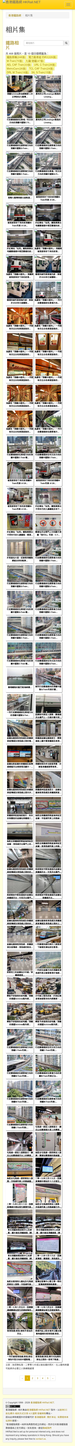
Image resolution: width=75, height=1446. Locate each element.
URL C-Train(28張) (45, 64)
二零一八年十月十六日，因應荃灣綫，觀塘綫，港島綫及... (48, 1257)
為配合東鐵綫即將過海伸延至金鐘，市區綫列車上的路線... (48, 816)
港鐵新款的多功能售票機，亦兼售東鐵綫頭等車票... (48, 765)
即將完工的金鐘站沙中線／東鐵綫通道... (20, 973)
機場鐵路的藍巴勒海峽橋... (20, 687)
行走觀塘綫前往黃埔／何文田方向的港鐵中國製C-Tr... (20, 121)
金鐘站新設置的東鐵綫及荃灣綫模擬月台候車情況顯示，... (20, 765)
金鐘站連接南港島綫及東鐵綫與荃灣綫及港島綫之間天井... (20, 791)
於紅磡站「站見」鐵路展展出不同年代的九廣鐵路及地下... (48, 507)
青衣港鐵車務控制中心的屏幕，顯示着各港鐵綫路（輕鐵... (20, 1232)
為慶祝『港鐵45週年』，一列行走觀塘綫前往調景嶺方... (48, 430)
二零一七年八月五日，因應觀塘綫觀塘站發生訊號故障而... (20, 1308)
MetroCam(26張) (16, 68)
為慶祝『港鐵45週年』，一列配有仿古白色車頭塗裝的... (19, 327)
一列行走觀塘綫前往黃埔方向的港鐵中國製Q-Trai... (20, 713)
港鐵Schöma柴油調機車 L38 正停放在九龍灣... (20, 95)
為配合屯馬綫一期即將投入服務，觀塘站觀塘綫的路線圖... (48, 1154)
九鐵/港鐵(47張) (35, 61)
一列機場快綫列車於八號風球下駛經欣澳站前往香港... (48, 945)
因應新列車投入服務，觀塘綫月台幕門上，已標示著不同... (48, 715)
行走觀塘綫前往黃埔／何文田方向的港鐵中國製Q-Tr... (48, 172)
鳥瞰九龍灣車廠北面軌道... (20, 197)
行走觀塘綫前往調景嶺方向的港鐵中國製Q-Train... (20, 146)
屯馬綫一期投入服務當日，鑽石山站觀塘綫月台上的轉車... (20, 1154)
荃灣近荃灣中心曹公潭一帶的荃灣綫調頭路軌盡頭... (48, 1282)
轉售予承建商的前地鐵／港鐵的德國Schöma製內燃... (20, 997)
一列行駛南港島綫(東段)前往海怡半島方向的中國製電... (20, 1358)
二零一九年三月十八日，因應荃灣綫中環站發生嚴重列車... (20, 1205)
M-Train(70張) (15, 61)
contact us (41, 1438)
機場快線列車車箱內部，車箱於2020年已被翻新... (48, 275)
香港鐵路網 (14, 15)
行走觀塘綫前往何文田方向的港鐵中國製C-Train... (48, 456)
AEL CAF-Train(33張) (19, 64)
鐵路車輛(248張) (16, 57)
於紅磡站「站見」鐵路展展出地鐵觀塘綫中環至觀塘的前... (48, 224)
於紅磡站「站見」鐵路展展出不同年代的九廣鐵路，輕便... (20, 533)
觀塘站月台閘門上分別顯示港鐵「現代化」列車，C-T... (48, 533)
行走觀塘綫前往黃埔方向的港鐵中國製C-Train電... (20, 456)
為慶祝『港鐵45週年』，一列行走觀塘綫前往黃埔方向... (48, 301)
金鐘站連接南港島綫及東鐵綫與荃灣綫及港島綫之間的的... (20, 870)
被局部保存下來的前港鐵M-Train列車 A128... (48, 198)
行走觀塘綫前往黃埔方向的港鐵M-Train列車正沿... (48, 1074)
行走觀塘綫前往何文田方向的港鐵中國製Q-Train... (48, 662)
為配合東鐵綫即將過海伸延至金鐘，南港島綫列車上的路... (48, 844)
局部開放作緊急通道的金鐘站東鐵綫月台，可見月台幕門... (48, 870)
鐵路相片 (12, 44)
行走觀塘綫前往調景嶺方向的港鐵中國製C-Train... (48, 146)
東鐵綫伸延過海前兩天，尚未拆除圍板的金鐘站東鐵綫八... (20, 816)
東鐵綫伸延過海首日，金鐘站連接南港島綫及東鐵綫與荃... (48, 791)
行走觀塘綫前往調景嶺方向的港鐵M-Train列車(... (20, 1074)
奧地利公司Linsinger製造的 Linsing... (48, 95)
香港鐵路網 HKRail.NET (42, 1402)
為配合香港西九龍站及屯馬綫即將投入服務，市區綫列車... (20, 1282)
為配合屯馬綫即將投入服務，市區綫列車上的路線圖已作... (48, 1205)
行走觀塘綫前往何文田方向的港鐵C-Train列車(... (48, 1048)
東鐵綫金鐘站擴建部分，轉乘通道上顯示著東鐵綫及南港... (48, 739)
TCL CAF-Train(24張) (41, 68)
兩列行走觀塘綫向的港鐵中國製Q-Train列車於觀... (48, 688)
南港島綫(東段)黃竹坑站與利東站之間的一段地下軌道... (48, 1358)
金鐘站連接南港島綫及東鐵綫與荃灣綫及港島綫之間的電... (20, 739)
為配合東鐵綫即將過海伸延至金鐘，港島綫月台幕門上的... (20, 842)
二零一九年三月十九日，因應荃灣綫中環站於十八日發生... (48, 1179)
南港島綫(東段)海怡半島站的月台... (20, 1332)
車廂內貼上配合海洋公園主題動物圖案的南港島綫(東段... (48, 1332)
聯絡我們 (47, 1427)
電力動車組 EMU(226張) (42, 57)
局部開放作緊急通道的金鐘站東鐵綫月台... (48, 896)
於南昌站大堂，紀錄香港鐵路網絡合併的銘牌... (20, 559)
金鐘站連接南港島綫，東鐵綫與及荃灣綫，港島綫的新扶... (20, 945)
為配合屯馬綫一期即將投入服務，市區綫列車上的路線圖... (20, 1179)
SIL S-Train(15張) (41, 72)
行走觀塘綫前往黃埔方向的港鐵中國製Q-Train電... (20, 610)
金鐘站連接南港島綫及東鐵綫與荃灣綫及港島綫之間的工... (48, 922)
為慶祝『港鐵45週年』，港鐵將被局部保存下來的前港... (48, 249)
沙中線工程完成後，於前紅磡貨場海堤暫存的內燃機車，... (48, 997)
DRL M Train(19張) (18, 72)
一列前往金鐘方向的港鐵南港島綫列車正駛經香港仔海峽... (48, 971)
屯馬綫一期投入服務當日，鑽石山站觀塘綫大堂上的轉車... (48, 1128)
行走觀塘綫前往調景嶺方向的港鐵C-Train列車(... (20, 1048)
